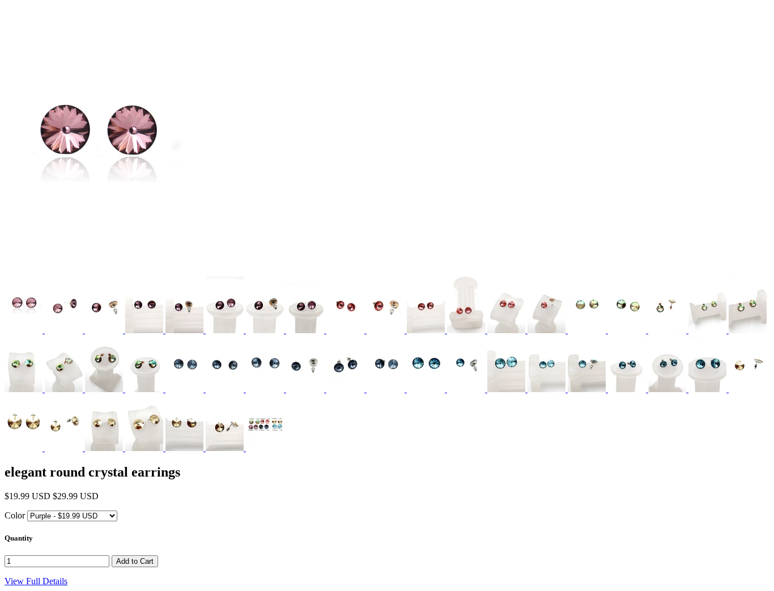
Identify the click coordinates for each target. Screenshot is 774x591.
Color (15, 515)
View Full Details (36, 581)
